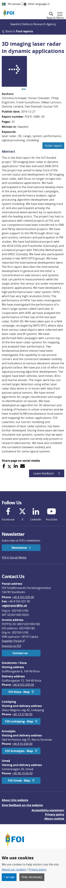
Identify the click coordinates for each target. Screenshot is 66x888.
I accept (9, 877)
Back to (19, 31)
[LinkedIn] (16, 466)
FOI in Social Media (14, 557)
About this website (15, 800)
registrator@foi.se (14, 605)
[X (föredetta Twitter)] (9, 466)
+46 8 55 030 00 (22, 744)
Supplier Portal (13, 641)
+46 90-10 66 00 (22, 773)
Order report (53, 146)
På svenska (14, 4)
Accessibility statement (48, 810)
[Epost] (22, 466)
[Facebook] (4, 466)
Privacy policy (54, 814)
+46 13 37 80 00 (22, 714)
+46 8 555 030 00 (23, 597)
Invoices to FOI (11, 646)
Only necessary (31, 877)
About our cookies (14, 869)
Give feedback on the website (22, 805)
